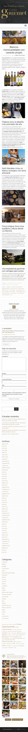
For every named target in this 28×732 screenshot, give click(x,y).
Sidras (3, 609)
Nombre (4, 373)
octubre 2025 (5, 465)
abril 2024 (4, 504)
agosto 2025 (5, 469)
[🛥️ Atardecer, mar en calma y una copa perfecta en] (14, 705)
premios (19, 636)
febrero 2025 (5, 482)
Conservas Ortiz (4, 631)
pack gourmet (11, 636)
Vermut (3, 611)
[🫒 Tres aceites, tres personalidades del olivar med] (14, 689)
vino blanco (13, 293)
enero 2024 (4, 511)
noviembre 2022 (5, 541)
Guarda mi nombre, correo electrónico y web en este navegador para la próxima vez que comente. (14, 394)
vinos (3, 645)
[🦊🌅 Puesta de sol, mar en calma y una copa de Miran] (6, 672)
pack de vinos (5, 636)
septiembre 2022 (6, 545)
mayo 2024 (4, 502)
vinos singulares (5, 647)
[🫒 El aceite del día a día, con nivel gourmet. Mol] (14, 680)
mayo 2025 (4, 476)
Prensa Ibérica (5, 638)
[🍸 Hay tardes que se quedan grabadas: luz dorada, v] (14, 672)
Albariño (9, 286)
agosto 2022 (5, 547)
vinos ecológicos (21, 645)
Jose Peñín (9, 634)
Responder (6, 344)
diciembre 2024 (5, 487)
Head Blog (22, 729)
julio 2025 (4, 472)
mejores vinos (22, 634)
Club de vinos (21, 288)
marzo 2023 (4, 532)
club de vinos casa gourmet (16, 629)
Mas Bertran (12, 291)
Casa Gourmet (19, 283)
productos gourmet (17, 638)
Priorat (11, 638)
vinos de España (14, 645)
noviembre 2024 (5, 489)
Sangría (4, 603)
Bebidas (4, 564)
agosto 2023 (5, 521)
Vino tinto (10, 647)
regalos (3, 639)
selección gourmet (17, 641)
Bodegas (13, 283)
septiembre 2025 (6, 467)
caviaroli (17, 627)
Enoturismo (4, 575)
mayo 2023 (4, 528)
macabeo (7, 291)
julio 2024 (4, 498)
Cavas (3, 570)
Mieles (3, 588)
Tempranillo (4, 643)
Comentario (5, 356)
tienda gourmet (9, 643)
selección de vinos (6, 293)
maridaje (17, 634)
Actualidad (9, 283)
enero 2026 (4, 459)
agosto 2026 (5, 443)
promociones (5, 596)
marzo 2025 (4, 480)
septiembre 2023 (6, 519)
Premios (4, 590)
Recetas (4, 598)
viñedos (15, 647)
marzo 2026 (4, 454)
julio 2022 (4, 550)
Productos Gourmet (6, 594)
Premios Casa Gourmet (7, 592)
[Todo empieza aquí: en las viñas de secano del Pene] (14, 697)
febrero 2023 (5, 534)
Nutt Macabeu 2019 (20, 291)
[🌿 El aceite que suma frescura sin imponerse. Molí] (22, 672)
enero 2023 (4, 537)
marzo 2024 (4, 506)
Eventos (4, 577)
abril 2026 (4, 452)
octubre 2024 (5, 491)
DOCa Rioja (19, 631)
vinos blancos (15, 284)
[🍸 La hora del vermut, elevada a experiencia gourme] (6, 680)
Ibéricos (4, 583)
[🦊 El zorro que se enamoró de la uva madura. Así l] (6, 697)
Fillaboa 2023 (5, 290)
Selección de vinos (5, 284)
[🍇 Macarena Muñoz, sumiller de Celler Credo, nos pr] (22, 664)
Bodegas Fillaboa (6, 288)
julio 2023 (4, 524)
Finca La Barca (13, 633)
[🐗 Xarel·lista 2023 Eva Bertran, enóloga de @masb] (6, 664)
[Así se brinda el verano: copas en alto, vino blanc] (6, 713)
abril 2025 (4, 478)
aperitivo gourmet (5, 624)
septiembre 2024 (6, 493)
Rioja (3, 601)
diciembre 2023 (5, 513)
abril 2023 (4, 530)
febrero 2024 (5, 508)
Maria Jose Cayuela (20, 55)
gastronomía (23, 633)
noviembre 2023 (5, 515)
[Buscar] (16, 409)
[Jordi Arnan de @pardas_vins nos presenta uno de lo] (14, 664)
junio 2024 (4, 500)
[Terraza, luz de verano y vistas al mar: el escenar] (22, 689)
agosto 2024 (5, 495)
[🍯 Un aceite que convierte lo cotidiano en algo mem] (22, 697)
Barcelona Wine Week (12, 624)
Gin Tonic (4, 579)
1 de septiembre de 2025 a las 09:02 (8, 334)
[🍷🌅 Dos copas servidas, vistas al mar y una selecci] (22, 680)
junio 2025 (4, 474)
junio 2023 (4, 526)
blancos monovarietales (16, 286)
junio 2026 (4, 448)
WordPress (14, 729)
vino (14, 643)
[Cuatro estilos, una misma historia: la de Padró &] (6, 689)
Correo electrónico (7, 379)
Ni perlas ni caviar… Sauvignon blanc (10, 434)
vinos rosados (5, 618)
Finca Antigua (12, 290)
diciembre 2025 (5, 461)
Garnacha (19, 633)
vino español (22, 643)
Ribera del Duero (8, 639)
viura (11, 294)
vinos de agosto (5, 294)
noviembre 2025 (5, 463)
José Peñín (4, 585)
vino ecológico (20, 293)
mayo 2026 (4, 450)
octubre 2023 (5, 517)
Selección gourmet (6, 607)
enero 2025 (4, 485)
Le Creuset (13, 634)
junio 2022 (4, 552)
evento (9, 633)
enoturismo (4, 633)
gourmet (4, 634)
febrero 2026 (5, 456)
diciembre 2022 (5, 539)
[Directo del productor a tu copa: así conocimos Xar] (6, 705)
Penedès (16, 636)
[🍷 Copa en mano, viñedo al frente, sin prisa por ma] (22, 705)
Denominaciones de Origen (8, 572)
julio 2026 (4, 446)
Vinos (11, 284)
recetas (24, 638)
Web (3, 385)
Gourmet (4, 581)
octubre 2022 (5, 543)
